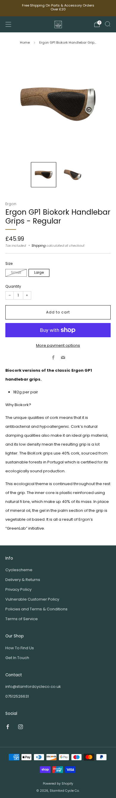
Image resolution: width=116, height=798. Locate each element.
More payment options (58, 345)
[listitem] (58, 8)
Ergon (10, 203)
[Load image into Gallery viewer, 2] (72, 174)
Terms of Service (21, 619)
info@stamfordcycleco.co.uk (33, 686)
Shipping (39, 245)
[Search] (108, 24)
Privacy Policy (18, 589)
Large (39, 272)
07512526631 (17, 696)
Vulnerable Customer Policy (32, 599)
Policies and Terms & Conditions (36, 609)
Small (16, 272)
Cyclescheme (18, 570)
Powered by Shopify (58, 783)
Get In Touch (17, 658)
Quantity (13, 286)
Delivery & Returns (22, 579)
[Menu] (8, 24)
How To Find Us (19, 648)
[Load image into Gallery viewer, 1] (43, 174)
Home (25, 42)
